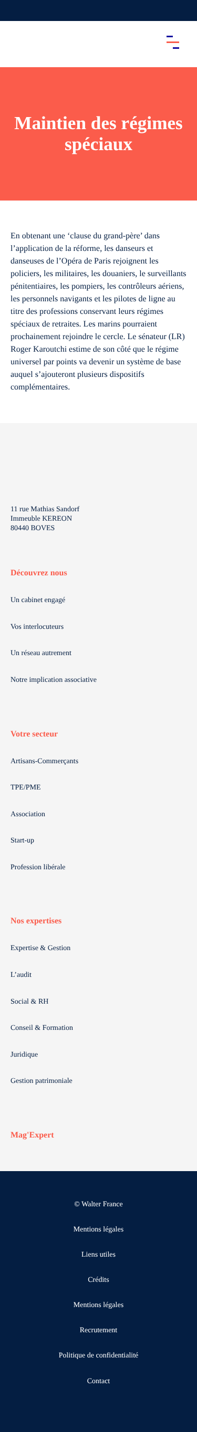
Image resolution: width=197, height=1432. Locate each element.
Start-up (22, 841)
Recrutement (99, 1330)
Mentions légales (98, 1230)
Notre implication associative (54, 680)
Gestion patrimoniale (41, 1081)
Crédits (98, 1280)
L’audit (21, 975)
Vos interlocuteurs (37, 627)
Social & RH (29, 1002)
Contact (98, 1381)
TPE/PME (26, 788)
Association (28, 814)
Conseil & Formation (42, 1028)
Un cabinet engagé (38, 600)
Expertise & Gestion (40, 948)
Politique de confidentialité (99, 1356)
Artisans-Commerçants (44, 761)
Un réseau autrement (41, 653)
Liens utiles (98, 1255)
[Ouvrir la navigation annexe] (17, 10)
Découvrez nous (39, 572)
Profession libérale (38, 867)
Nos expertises (36, 921)
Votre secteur (34, 734)
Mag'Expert (32, 1135)
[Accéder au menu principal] (172, 42)
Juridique (24, 1055)
